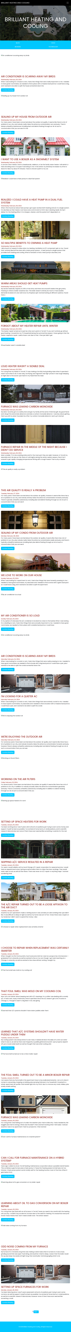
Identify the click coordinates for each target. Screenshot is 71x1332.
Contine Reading (7, 90)
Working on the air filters (18, 779)
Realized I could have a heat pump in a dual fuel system (31, 201)
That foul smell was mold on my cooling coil (31, 991)
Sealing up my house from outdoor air (26, 117)
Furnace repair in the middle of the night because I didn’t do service (34, 448)
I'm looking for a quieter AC (19, 696)
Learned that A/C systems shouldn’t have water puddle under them (32, 1033)
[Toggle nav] (67, 2)
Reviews (18, 47)
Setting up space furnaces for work (25, 1287)
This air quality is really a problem (23, 490)
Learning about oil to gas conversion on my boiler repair (34, 1204)
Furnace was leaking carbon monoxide (27, 406)
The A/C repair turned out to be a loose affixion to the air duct (34, 906)
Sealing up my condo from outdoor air (27, 533)
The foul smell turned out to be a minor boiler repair (35, 1075)
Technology (53, 47)
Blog (18, 43)
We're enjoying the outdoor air (21, 736)
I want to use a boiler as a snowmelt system (30, 159)
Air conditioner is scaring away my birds (28, 76)
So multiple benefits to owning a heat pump (29, 243)
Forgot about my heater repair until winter (29, 326)
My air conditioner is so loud (20, 615)
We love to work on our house (21, 575)
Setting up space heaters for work (24, 821)
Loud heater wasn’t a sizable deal (23, 366)
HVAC (53, 43)
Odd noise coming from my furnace (24, 1246)
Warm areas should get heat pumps (24, 283)
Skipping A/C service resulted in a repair (27, 862)
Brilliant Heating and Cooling (15, 3)
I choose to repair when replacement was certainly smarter (35, 949)
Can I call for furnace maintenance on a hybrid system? (32, 1159)
